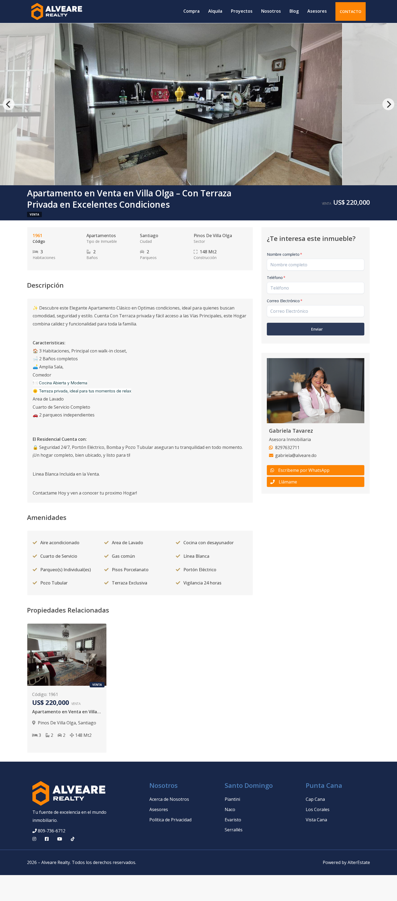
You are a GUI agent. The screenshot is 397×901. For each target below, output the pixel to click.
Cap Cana (315, 799)
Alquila (215, 11)
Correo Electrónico (284, 300)
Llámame (288, 482)
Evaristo (233, 820)
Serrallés (234, 830)
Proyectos (242, 11)
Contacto (350, 11)
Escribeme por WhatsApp (303, 470)
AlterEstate (359, 862)
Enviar (317, 329)
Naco (230, 809)
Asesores (317, 11)
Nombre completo (284, 254)
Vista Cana (316, 820)
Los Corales (317, 809)
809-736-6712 (51, 831)
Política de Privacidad (170, 820)
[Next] (388, 104)
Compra (191, 11)
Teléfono (276, 277)
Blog (294, 11)
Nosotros (271, 11)
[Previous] (9, 104)
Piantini (232, 799)
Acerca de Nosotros (169, 799)
